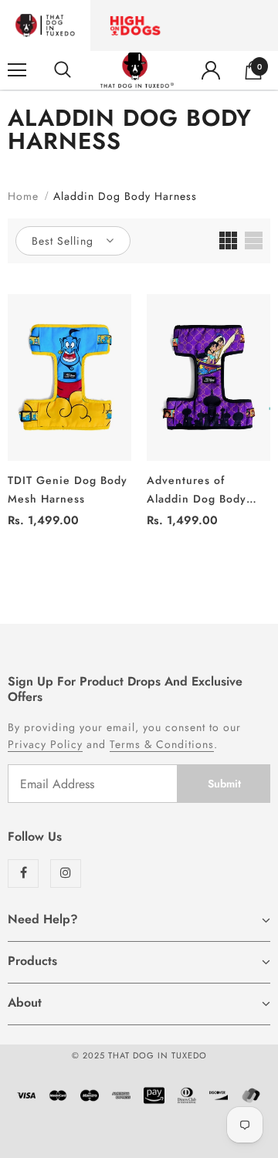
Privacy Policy (45, 744)
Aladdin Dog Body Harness (125, 196)
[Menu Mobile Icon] (17, 70)
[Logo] (137, 69)
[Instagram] (65, 873)
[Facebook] (23, 873)
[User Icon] (211, 70)
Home (23, 196)
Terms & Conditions (162, 744)
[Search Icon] (62, 70)
